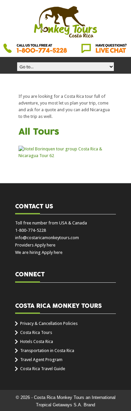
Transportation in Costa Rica (47, 350)
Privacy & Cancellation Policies (49, 323)
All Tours (38, 132)
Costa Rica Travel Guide (42, 368)
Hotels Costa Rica (36, 341)
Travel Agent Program (41, 359)
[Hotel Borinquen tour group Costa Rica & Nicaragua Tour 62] (65, 152)
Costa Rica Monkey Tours (65, 22)
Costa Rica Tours (36, 332)
